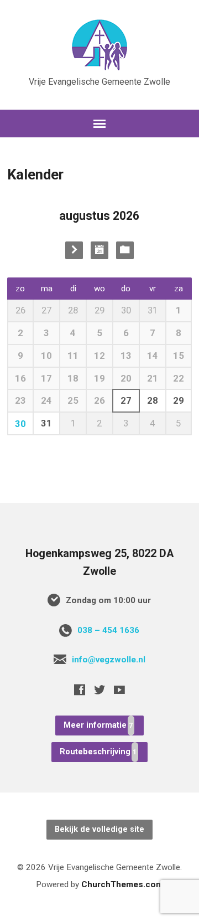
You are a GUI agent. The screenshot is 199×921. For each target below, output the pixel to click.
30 (20, 423)
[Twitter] (99, 689)
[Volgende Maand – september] (74, 250)
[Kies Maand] (99, 250)
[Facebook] (79, 689)
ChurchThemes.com (122, 884)
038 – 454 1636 (108, 630)
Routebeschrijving (95, 752)
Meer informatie (95, 725)
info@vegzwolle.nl (108, 660)
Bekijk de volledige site (99, 829)
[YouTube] (119, 689)
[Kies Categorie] (125, 250)
